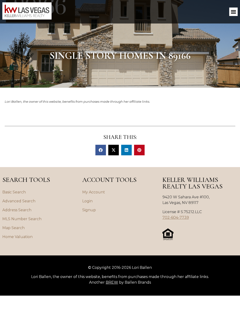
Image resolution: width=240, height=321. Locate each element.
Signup (89, 210)
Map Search (13, 228)
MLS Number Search (21, 219)
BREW (112, 282)
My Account (93, 192)
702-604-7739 (175, 217)
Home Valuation (17, 237)
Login (87, 201)
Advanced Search (18, 201)
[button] (233, 12)
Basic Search (14, 192)
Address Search (16, 210)
